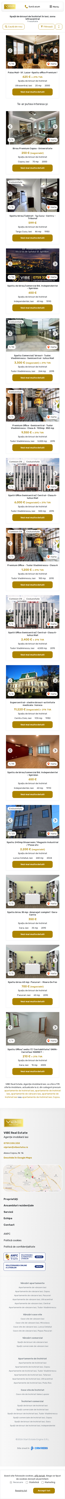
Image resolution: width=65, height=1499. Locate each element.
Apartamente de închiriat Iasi (32, 1363)
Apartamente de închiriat (32, 1358)
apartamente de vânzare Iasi (26, 1094)
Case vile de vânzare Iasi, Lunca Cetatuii (32, 1327)
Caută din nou (15, 26)
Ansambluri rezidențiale (19, 1205)
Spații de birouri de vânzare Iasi (33, 1342)
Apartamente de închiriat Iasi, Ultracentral (32, 1379)
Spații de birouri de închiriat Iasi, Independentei (32, 1425)
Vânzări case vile (32, 1314)
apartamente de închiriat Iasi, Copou (41, 1097)
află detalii (39, 1475)
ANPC (7, 1233)
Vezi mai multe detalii (32, 92)
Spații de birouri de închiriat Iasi (32, 1405)
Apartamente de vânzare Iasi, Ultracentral (32, 1299)
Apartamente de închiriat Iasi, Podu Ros (33, 1383)
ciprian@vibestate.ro (16, 1147)
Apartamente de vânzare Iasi (32, 1287)
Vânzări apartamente (32, 1283)
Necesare (18, 1482)
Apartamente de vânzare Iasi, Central (32, 1303)
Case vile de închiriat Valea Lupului (32, 1394)
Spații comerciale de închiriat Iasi (32, 1409)
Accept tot (44, 1490)
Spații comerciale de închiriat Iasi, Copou (32, 1417)
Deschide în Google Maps (18, 1157)
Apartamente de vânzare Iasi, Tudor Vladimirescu (32, 1307)
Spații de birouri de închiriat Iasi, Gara (32, 1421)
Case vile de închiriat (32, 1390)
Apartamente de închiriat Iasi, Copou (32, 1367)
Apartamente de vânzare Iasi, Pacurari (32, 1295)
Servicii (8, 1211)
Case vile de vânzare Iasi (32, 1319)
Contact (9, 1224)
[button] (58, 27)
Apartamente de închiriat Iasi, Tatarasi (32, 1375)
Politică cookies (13, 1240)
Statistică (34, 1482)
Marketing (50, 1482)
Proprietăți (11, 1199)
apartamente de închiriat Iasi (19, 1090)
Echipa (8, 1218)
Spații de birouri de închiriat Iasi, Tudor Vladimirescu (33, 1413)
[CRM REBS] (39, 1448)
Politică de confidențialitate (19, 1246)
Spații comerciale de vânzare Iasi (32, 1346)
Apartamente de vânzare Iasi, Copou (32, 1291)
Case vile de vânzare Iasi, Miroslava (33, 1323)
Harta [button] (53, 64)
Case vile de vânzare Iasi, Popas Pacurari (32, 1331)
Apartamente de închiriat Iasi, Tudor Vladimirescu (32, 1371)
